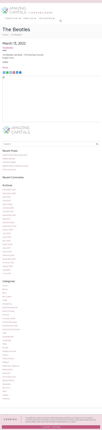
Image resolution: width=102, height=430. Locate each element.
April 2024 (6, 197)
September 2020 (9, 226)
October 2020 (8, 222)
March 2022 (7, 204)
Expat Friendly (8, 311)
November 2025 (9, 193)
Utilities (5, 395)
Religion (5, 362)
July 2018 (6, 270)
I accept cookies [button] (51, 427)
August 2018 (7, 266)
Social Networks (9, 377)
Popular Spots (8, 358)
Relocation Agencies (10, 366)
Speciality (6, 384)
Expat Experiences (10, 307)
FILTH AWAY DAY (9, 169)
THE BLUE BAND (9, 162)
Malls (4, 344)
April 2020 (6, 241)
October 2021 (8, 211)
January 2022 (8, 208)
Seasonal (6, 373)
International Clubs (10, 325)
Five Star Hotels (8, 318)
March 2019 (7, 252)
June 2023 (6, 200)
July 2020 (6, 233)
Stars (4, 391)
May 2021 (6, 219)
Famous (5, 315)
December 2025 (9, 189)
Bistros (5, 289)
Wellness (6, 398)
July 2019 (6, 248)
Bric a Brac (7, 296)
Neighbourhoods (9, 351)
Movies (5, 347)
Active (4, 285)
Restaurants (7, 369)
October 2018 (8, 262)
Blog (4, 293)
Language (6, 340)
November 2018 (8, 259)
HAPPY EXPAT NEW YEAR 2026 (14, 155)
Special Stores (8, 380)
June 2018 (6, 273)
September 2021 (9, 215)
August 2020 (7, 230)
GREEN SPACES (8, 159)
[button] (13, 18)
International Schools (11, 329)
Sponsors (6, 388)
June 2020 (6, 237)
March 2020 (7, 244)
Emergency (7, 304)
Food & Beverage (9, 322)
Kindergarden (8, 337)
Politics (5, 355)
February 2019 (8, 255)
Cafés (4, 300)
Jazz (4, 333)
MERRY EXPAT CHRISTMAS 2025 (15, 166)
